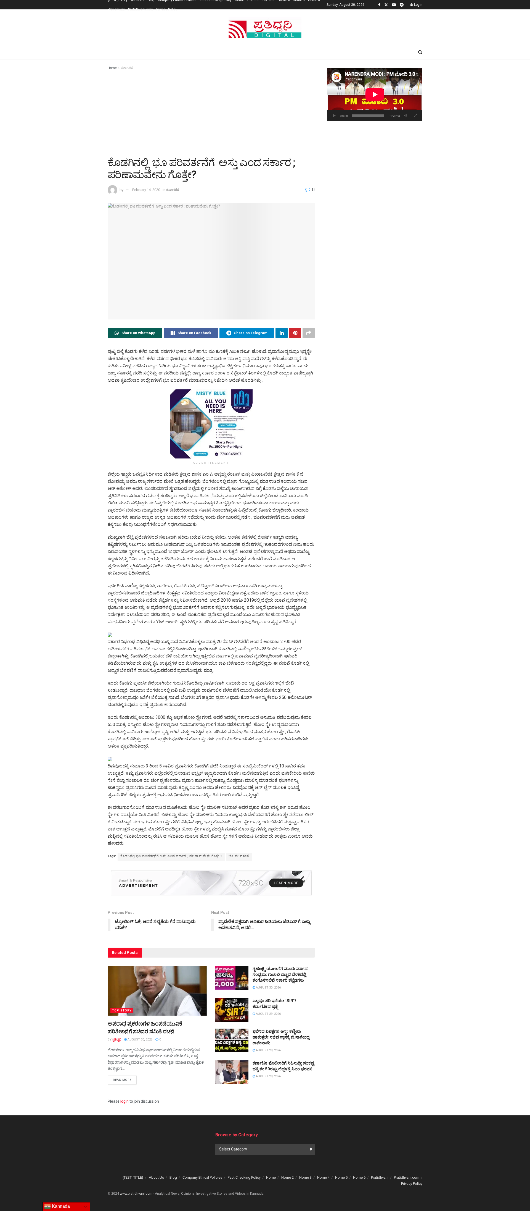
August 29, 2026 (268, 1014)
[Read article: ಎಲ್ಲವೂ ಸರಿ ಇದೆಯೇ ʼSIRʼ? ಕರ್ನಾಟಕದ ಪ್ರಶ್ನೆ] (231, 1010)
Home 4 (323, 1177)
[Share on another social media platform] (309, 333)
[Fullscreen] (415, 116)
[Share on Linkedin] (281, 333)
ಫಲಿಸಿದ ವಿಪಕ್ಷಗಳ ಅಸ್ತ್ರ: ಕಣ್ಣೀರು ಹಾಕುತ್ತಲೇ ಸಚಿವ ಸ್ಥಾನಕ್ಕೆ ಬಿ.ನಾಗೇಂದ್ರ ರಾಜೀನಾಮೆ (281, 1037)
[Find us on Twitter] (386, 5)
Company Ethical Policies (202, 1177)
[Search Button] (420, 52)
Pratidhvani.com (140, 9)
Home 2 (287, 1177)
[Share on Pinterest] (295, 333)
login (124, 1101)
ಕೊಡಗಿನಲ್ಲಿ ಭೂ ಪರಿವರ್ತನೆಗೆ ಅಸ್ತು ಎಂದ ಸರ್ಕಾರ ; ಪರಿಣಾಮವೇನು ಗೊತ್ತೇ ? (171, 856)
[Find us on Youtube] (394, 5)
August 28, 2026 (268, 1050)
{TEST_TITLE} (133, 1177)
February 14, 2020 (146, 190)
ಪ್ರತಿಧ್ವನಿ (116, 1039)
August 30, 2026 (139, 1039)
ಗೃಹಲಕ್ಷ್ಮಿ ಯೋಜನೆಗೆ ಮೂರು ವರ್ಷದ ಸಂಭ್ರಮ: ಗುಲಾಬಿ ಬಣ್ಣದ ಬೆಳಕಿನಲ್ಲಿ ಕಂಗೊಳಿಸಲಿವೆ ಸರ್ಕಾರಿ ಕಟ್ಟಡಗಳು (280, 974)
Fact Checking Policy (244, 1177)
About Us (156, 1177)
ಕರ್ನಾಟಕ (127, 68)
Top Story (122, 1010)
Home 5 (341, 1177)
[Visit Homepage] (265, 27)
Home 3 (305, 1177)
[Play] (334, 116)
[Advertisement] (211, 112)
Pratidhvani (116, 9)
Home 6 (359, 1177)
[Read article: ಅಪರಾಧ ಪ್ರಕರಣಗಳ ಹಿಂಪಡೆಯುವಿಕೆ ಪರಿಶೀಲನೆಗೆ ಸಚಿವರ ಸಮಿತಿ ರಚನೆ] (157, 991)
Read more (125, 1080)
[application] (374, 94)
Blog (173, 1177)
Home (112, 68)
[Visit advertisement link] (211, 423)
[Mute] (405, 116)
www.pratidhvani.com (136, 1194)
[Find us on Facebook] (379, 5)
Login (417, 5)
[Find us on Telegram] (402, 5)
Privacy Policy (166, 9)
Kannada (60, 1206)
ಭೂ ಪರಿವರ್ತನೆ (239, 856)
